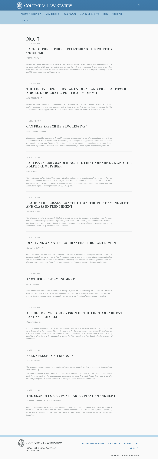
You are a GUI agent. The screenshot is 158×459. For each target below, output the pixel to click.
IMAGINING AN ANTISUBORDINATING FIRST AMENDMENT (72, 243)
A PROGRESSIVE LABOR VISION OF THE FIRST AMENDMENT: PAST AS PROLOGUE (74, 315)
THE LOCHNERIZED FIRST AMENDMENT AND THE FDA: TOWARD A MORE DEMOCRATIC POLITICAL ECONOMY (77, 91)
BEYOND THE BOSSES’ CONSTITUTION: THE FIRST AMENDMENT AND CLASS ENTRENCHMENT (77, 205)
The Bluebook (114, 443)
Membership (53, 13)
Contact (26, 20)
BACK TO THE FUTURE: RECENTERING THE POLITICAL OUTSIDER (70, 51)
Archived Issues (131, 443)
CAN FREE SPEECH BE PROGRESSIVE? (56, 127)
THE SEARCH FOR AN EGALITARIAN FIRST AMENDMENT (71, 396)
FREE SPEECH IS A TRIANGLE (49, 356)
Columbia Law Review (131, 455)
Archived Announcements (93, 443)
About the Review (31, 13)
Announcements (89, 13)
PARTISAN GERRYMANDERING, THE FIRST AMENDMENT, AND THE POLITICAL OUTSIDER (79, 165)
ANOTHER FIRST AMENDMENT (50, 279)
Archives (117, 13)
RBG (105, 13)
